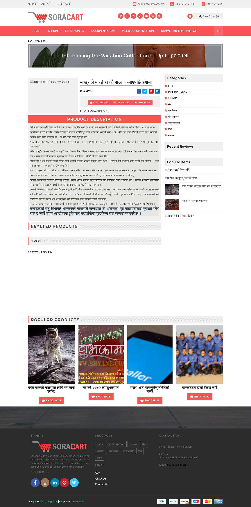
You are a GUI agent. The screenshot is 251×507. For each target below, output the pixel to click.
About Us (100, 478)
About (46, 3)
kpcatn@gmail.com (176, 464)
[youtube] (153, 16)
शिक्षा (170, 129)
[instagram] (133, 16)
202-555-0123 (214, 3)
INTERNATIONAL (177, 91)
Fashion (52, 31)
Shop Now (53, 400)
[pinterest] (159, 16)
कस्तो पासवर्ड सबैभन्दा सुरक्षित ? (179, 215)
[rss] (140, 16)
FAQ (97, 473)
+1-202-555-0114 (185, 3)
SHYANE (172, 98)
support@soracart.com (150, 3)
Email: (162, 464)
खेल (169, 104)
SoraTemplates (49, 501)
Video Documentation (138, 31)
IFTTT (171, 85)
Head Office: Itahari (170, 446)
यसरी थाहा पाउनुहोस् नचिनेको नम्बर (181, 177)
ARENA (79, 501)
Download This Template (179, 31)
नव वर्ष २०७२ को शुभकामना (194, 200)
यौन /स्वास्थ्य (173, 116)
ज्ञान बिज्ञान (172, 110)
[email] (146, 16)
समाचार (171, 135)
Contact (64, 3)
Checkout (143, 102)
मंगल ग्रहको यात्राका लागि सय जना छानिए (201, 186)
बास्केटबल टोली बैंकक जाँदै (177, 169)
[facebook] (127, 16)
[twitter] (120, 16)
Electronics (74, 31)
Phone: (163, 457)
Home (32, 3)
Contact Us (101, 484)
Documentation (103, 31)
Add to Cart (101, 102)
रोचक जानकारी (174, 122)
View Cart (123, 102)
